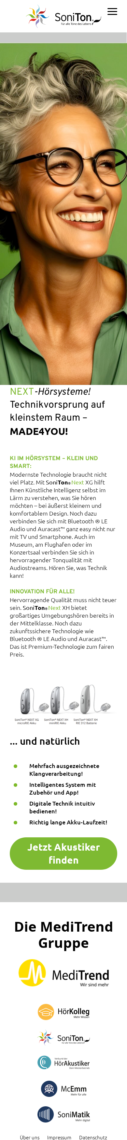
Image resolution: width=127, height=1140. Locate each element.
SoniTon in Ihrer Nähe (94, 37)
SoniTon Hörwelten (41, 37)
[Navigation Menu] (112, 12)
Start (7, 37)
